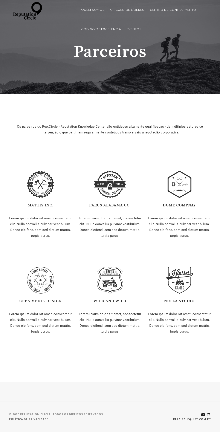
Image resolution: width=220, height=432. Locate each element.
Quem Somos (93, 9)
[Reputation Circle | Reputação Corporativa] (26, 10)
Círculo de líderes (127, 9)
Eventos (134, 29)
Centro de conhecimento (173, 9)
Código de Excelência (101, 29)
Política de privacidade (28, 419)
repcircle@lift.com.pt (192, 419)
